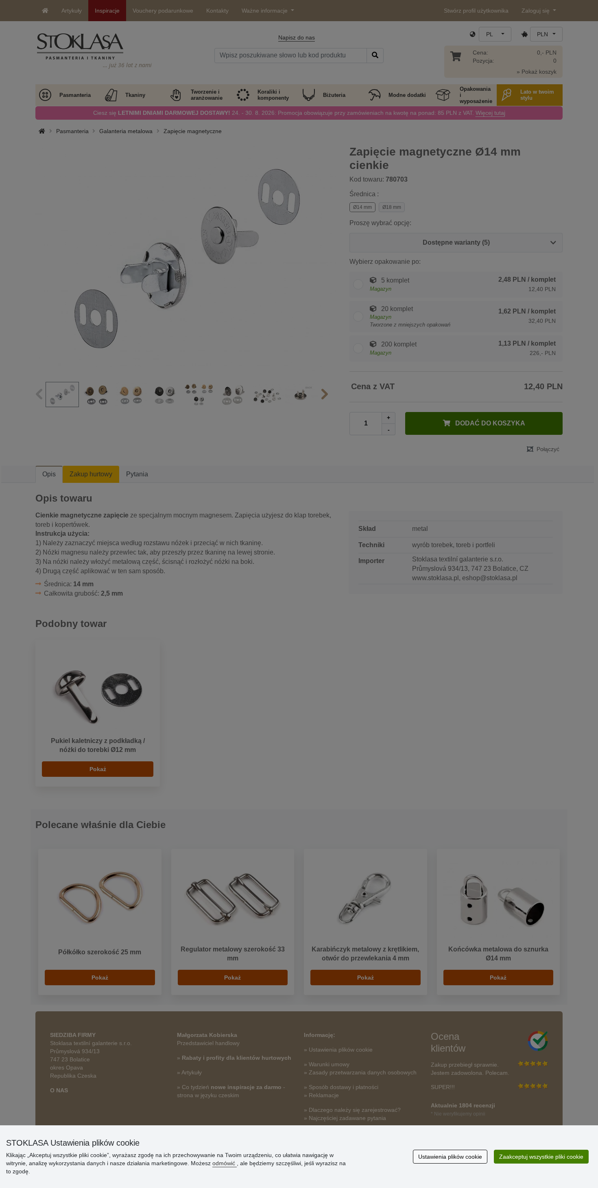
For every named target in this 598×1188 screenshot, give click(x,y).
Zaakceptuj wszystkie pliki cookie (541, 1156)
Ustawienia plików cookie (450, 1156)
